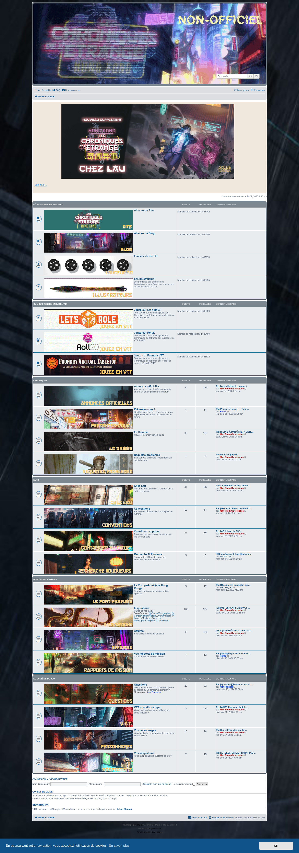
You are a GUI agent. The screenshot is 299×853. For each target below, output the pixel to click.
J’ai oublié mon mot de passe (157, 784)
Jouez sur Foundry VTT (149, 355)
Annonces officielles (147, 386)
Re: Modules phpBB (227, 454)
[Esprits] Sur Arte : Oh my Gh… (233, 608)
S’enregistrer (58, 779)
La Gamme (141, 432)
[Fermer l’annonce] (263, 105)
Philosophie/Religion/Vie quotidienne (151, 620)
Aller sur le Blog (144, 233)
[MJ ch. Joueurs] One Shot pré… (233, 554)
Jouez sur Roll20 (144, 332)
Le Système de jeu (44, 679)
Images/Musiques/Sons (145, 618)
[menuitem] (56, 90)
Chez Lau (140, 485)
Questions (140, 684)
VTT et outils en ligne (147, 707)
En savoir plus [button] (119, 845)
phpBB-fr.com (155, 828)
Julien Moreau (124, 809)
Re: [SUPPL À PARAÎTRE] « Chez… (234, 432)
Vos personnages (145, 730)
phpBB (140, 825)
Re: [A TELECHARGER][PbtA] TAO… (236, 753)
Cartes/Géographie (160, 613)
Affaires (139, 630)
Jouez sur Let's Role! (147, 309)
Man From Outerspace (232, 388)
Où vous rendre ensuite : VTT (50, 304)
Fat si (36, 480)
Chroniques (40, 380)
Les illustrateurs (144, 278)
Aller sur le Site (144, 210)
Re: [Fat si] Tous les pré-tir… (231, 730)
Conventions (142, 508)
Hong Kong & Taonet (45, 579)
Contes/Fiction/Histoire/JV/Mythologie (152, 615)
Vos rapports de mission (149, 653)
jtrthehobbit (226, 687)
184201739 (225, 556)
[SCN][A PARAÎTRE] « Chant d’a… (234, 630)
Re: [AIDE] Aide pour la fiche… (232, 707)
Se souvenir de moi (182, 784)
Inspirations (141, 608)
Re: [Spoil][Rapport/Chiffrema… (233, 653)
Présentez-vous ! (144, 409)
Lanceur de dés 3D (145, 256)
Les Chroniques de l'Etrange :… (233, 485)
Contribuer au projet (146, 531)
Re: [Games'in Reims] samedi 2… (234, 508)
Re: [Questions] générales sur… (233, 585)
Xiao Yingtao (226, 587)
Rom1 (223, 411)
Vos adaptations (144, 753)
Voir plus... (40, 184)
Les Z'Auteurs (154, 692)
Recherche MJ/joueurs (148, 554)
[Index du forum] (149, 43)
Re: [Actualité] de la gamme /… (232, 386)
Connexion (39, 779)
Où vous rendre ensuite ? (48, 204)
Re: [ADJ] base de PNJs (228, 531)
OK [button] (276, 845)
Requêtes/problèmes (147, 454)
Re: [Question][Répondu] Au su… (234, 684)
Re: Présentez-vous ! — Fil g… (232, 409)
